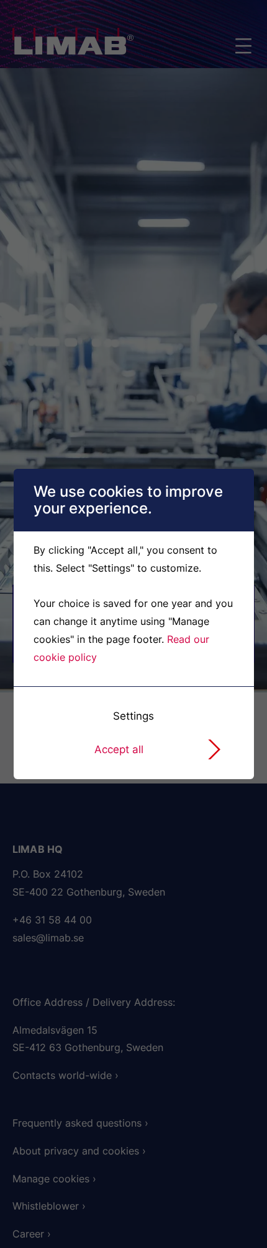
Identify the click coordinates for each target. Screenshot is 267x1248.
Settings (133, 716)
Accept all (118, 749)
